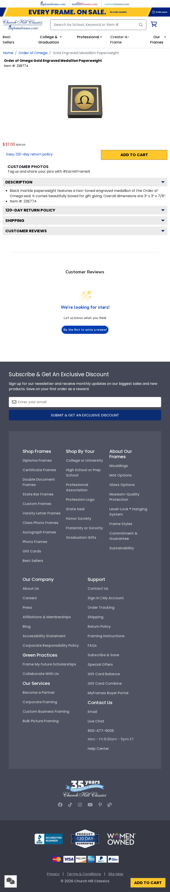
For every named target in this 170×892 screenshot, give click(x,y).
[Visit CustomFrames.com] (117, 3)
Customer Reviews (26, 231)
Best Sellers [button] (8, 39)
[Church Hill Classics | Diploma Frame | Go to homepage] (23, 24)
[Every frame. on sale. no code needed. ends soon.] (85, 12)
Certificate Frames (39, 469)
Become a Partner (39, 692)
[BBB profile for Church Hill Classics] (49, 838)
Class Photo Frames (40, 522)
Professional (88, 37)
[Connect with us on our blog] (110, 805)
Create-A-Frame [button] (119, 39)
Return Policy (99, 626)
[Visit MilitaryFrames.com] (85, 3)
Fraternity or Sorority (84, 528)
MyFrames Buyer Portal (108, 692)
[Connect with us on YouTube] (90, 805)
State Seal (75, 509)
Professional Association (77, 487)
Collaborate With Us (41, 673)
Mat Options (120, 475)
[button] (10, 881)
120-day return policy (30, 210)
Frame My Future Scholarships (49, 664)
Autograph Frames (39, 532)
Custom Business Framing (46, 711)
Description (18, 182)
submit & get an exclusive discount (85, 415)
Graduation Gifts (81, 537)
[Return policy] (85, 838)
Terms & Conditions (84, 874)
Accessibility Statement (44, 636)
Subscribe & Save (103, 655)
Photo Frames (35, 541)
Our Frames (156, 39)
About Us (31, 588)
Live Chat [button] (96, 721)
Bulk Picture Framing (41, 721)
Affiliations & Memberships (47, 617)
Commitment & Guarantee (123, 536)
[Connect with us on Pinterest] (100, 805)
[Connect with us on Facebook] (60, 805)
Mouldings (118, 465)
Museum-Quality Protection (124, 497)
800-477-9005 (101, 730)
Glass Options (122, 484)
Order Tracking (101, 607)
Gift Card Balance (104, 674)
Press (27, 607)
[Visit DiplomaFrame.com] (53, 3)
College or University (84, 460)
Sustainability (121, 548)
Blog (27, 626)
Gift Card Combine (105, 683)
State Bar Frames (38, 494)
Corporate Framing (40, 702)
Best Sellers (33, 560)
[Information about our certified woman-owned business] (121, 838)
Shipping (14, 220)
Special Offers (100, 664)
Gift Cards (32, 551)
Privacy (53, 874)
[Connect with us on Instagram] (80, 805)
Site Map (115, 874)
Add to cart (134, 154)
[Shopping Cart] (153, 25)
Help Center (98, 748)
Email (92, 711)
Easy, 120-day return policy (29, 154)
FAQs (92, 645)
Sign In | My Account (106, 598)
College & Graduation (48, 39)
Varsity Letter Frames (42, 513)
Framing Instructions (106, 636)
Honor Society (78, 518)
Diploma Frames (37, 460)
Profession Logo (80, 499)
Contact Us (98, 588)
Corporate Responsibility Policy (51, 645)
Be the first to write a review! (85, 330)
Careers (30, 598)
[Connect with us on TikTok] (70, 805)
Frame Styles (120, 523)
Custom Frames (37, 503)
